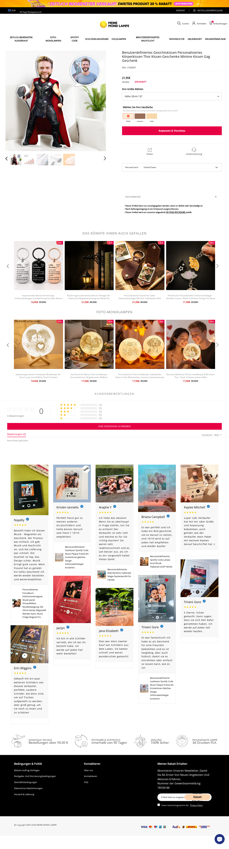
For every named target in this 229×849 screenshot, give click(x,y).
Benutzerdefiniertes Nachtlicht (147, 39)
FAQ (86, 782)
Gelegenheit (195, 38)
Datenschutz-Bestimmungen (28, 788)
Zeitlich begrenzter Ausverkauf (21, 39)
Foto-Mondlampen (53, 39)
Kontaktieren (90, 776)
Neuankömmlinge (215, 38)
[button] (13, 100)
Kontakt (180, 10)
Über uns (88, 770)
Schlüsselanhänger (96, 38)
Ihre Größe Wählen (132, 89)
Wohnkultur (176, 38)
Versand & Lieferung (24, 794)
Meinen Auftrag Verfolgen (27, 770)
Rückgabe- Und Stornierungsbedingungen (35, 776)
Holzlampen (119, 38)
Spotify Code (74, 39)
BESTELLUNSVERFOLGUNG (207, 10)
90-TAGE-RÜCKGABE (175, 212)
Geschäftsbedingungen (25, 782)
